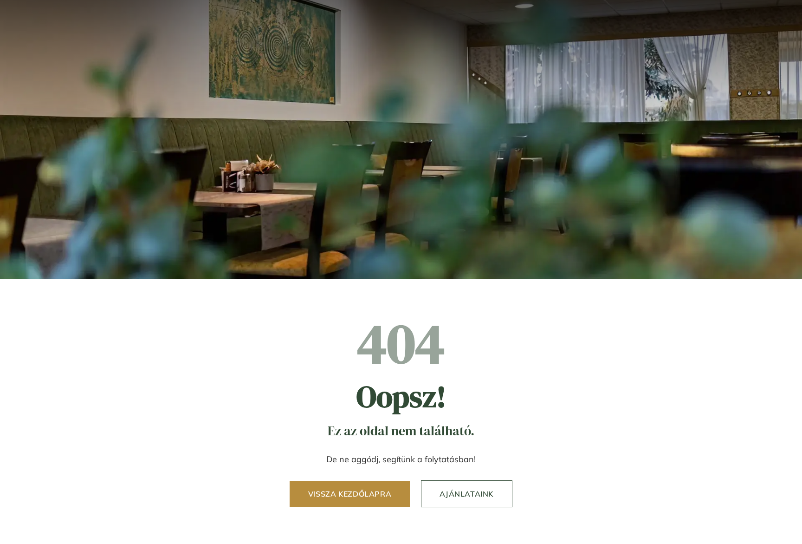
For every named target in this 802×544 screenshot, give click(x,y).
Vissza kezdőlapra (349, 493)
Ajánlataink (466, 493)
